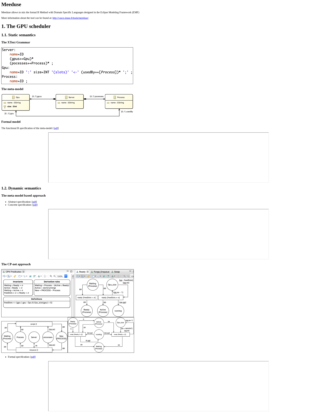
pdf (56, 128)
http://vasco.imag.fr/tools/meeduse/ (70, 18)
